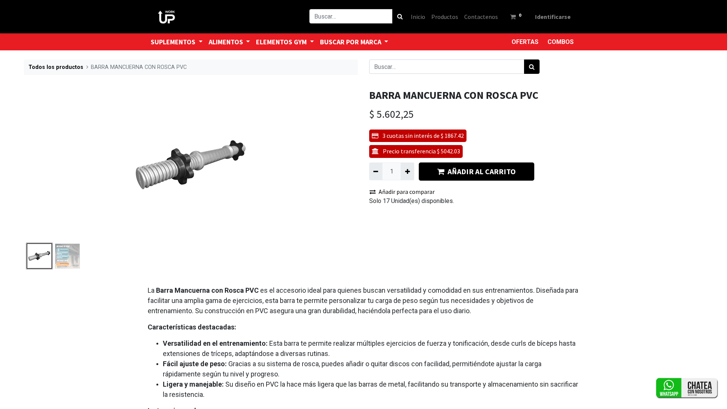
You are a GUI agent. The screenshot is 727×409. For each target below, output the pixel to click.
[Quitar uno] (375, 171)
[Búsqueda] (400, 16)
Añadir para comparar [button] (407, 191)
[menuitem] (418, 16)
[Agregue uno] (407, 171)
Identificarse (553, 16)
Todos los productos (55, 67)
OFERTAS (525, 41)
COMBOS (561, 41)
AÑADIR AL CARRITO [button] (482, 171)
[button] (49, 165)
